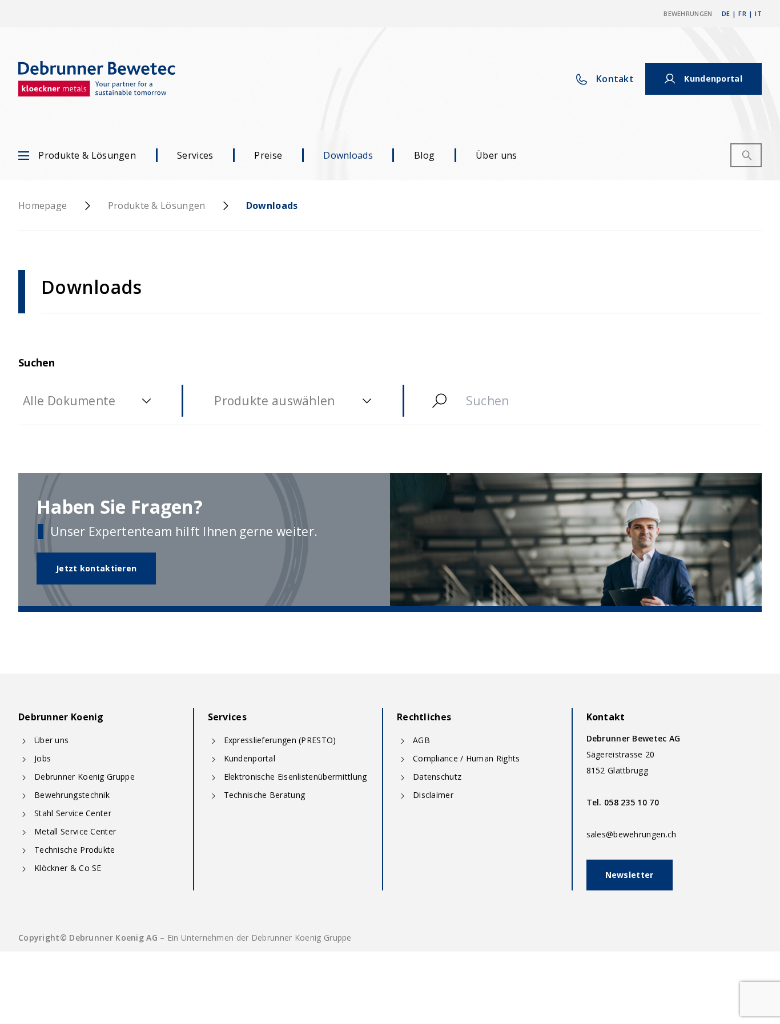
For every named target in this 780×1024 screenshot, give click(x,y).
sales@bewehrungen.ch (631, 834)
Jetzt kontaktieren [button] (96, 568)
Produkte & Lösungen (87, 155)
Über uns (496, 155)
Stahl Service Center (72, 813)
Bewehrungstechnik (72, 794)
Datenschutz (437, 776)
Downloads (348, 155)
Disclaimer (433, 794)
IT (758, 13)
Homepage (42, 205)
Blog (424, 155)
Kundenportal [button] (713, 78)
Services (195, 155)
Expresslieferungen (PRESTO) (280, 740)
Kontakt (615, 78)
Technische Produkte (74, 849)
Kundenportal (250, 758)
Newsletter (629, 874)
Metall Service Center (75, 831)
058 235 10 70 (631, 802)
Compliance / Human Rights (466, 758)
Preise (268, 155)
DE (726, 13)
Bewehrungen (688, 13)
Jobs (42, 758)
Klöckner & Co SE (68, 867)
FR (742, 13)
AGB (421, 740)
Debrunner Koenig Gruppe (84, 776)
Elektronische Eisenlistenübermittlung (295, 776)
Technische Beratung (264, 794)
